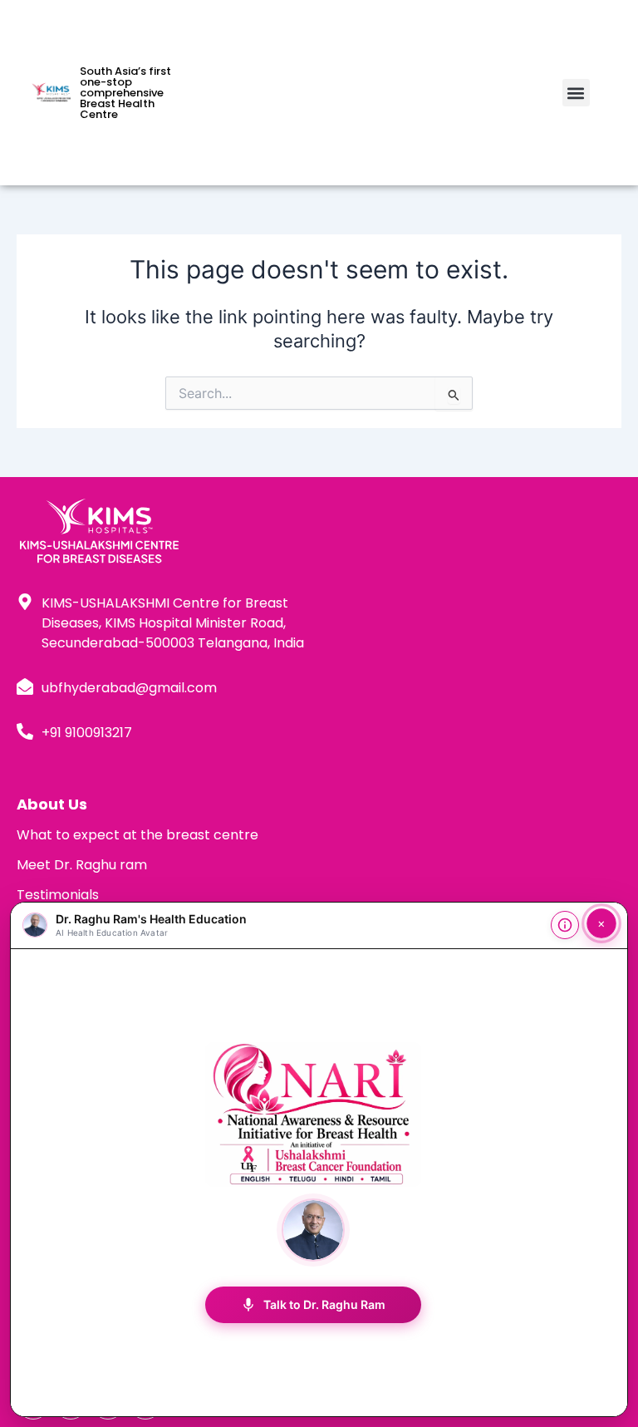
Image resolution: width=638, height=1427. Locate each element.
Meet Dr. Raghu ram (82, 864)
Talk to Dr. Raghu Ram (312, 1305)
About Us (52, 804)
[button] (576, 92)
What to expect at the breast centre (137, 834)
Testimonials (58, 894)
